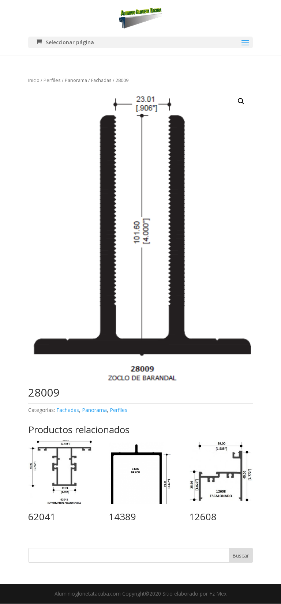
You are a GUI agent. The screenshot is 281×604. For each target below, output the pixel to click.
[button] (241, 101)
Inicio (34, 80)
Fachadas (101, 80)
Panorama (76, 80)
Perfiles (52, 80)
